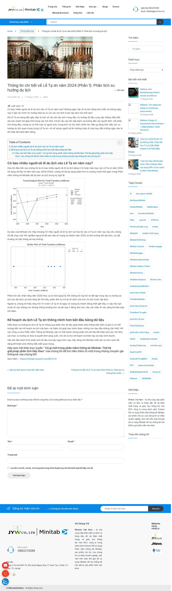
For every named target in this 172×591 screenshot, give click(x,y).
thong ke (156, 372)
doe (132, 213)
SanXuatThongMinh (138, 359)
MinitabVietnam (136, 273)
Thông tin (66, 6)
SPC (132, 365)
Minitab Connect (137, 246)
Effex (132, 220)
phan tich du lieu (137, 319)
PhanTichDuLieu (137, 325)
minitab (155, 227)
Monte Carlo (155, 279)
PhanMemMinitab (137, 299)
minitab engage (155, 246)
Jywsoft (142, 220)
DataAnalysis (152, 207)
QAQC (132, 339)
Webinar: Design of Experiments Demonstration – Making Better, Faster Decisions (152, 125)
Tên (9, 441)
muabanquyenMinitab (139, 286)
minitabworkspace (138, 279)
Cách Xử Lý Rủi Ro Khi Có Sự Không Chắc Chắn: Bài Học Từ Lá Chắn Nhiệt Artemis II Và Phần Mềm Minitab (145, 145)
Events (116, 6)
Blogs (105, 6)
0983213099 (153, 8)
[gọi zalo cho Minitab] (5, 581)
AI (131, 193)
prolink (156, 332)
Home (9, 31)
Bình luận (120, 90)
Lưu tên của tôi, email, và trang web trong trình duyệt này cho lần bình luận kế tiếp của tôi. (51, 468)
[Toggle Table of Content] (118, 142)
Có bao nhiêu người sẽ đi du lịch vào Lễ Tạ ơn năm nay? (37, 146)
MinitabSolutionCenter (139, 259)
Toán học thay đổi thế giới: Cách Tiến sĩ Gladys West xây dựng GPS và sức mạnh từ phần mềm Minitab (152, 166)
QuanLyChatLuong (138, 345)
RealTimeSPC (136, 352)
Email (71, 441)
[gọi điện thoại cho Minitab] (5, 573)
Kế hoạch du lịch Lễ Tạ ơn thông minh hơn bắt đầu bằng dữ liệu (41, 149)
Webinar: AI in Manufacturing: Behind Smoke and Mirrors (150, 92)
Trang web (12, 455)
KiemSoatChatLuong (139, 227)
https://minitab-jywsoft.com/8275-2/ (38, 358)
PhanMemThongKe (138, 312)
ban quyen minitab (144, 193)
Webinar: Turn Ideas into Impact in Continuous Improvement (150, 108)
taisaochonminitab (146, 365)
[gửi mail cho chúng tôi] (5, 565)
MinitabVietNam (16, 588)
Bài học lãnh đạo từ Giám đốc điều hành (25, 370)
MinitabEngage (136, 253)
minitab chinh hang (150, 233)
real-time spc (156, 345)
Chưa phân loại (27, 31)
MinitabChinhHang (138, 240)
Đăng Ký (156, 508)
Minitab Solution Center (140, 266)
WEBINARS (146, 378)
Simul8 (154, 359)
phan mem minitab (138, 292)
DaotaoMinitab (136, 207)
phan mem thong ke (138, 306)
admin (45, 97)
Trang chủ (52, 6)
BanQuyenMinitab (137, 200)
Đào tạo (92, 6)
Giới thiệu (80, 6)
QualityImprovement (148, 339)
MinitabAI (134, 233)
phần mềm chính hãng (139, 332)
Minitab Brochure (60, 13)
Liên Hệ (90, 13)
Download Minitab (146, 213)
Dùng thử (78, 13)
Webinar (133, 378)
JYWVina (154, 220)
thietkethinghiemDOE (139, 372)
